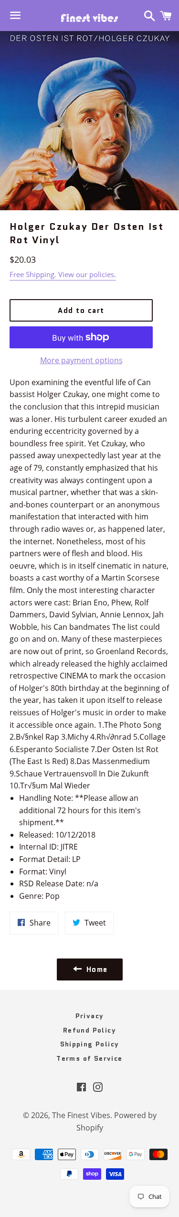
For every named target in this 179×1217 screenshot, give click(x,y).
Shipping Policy (89, 1044)
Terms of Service (89, 1058)
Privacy (89, 1016)
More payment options (81, 360)
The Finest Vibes (81, 1115)
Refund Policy (89, 1030)
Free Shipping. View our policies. (63, 274)
